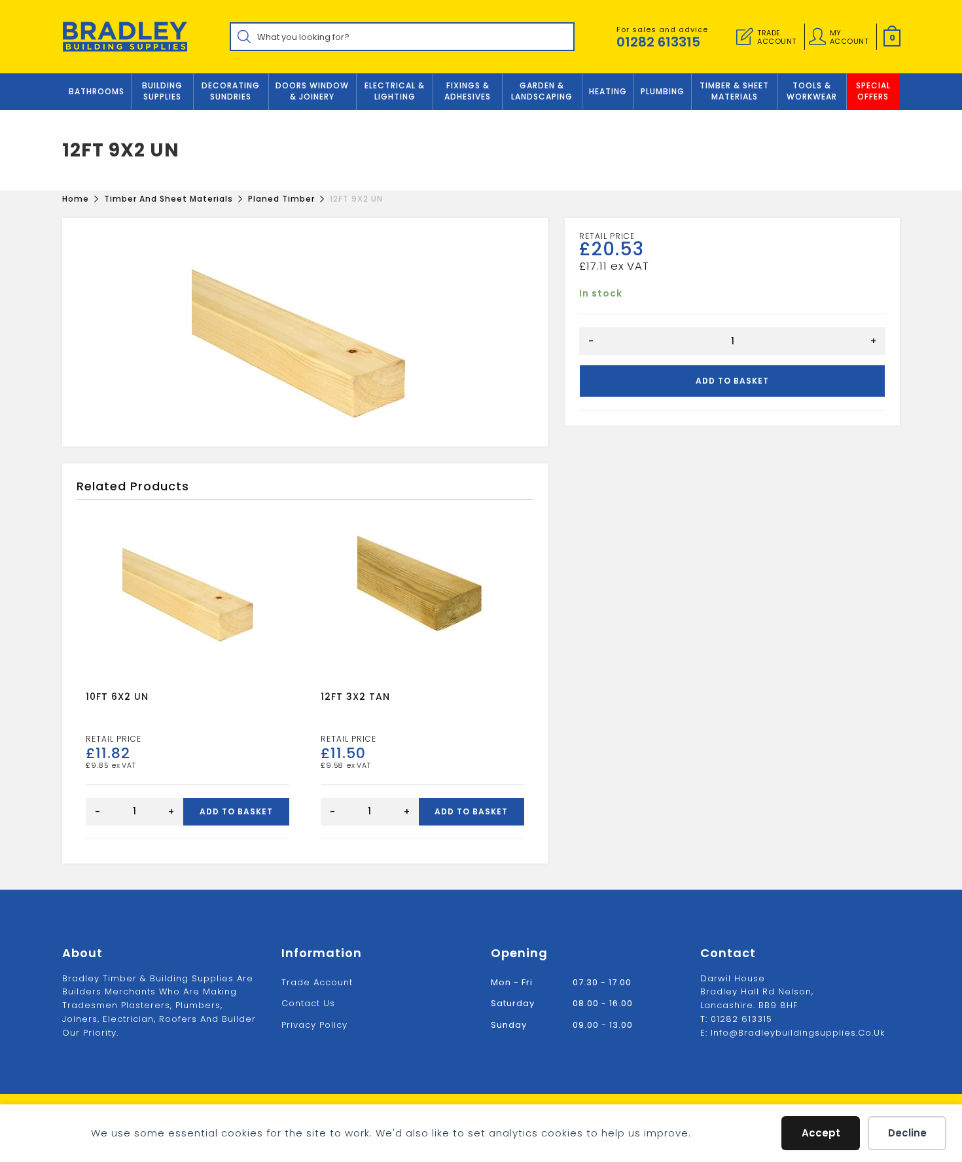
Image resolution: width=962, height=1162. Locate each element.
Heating (608, 91)
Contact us (308, 1003)
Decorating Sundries (231, 91)
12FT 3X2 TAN (355, 696)
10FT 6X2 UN (117, 696)
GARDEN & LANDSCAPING (542, 91)
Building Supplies (162, 91)
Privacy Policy (314, 1025)
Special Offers (873, 91)
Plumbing (663, 91)
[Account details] (817, 37)
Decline (907, 1133)
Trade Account (317, 982)
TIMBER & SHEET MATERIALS (734, 91)
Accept (821, 1133)
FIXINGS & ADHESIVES (467, 91)
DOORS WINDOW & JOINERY (312, 91)
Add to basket (732, 380)
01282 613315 (658, 41)
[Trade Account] (745, 37)
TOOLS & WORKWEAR (812, 91)
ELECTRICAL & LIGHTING (395, 91)
